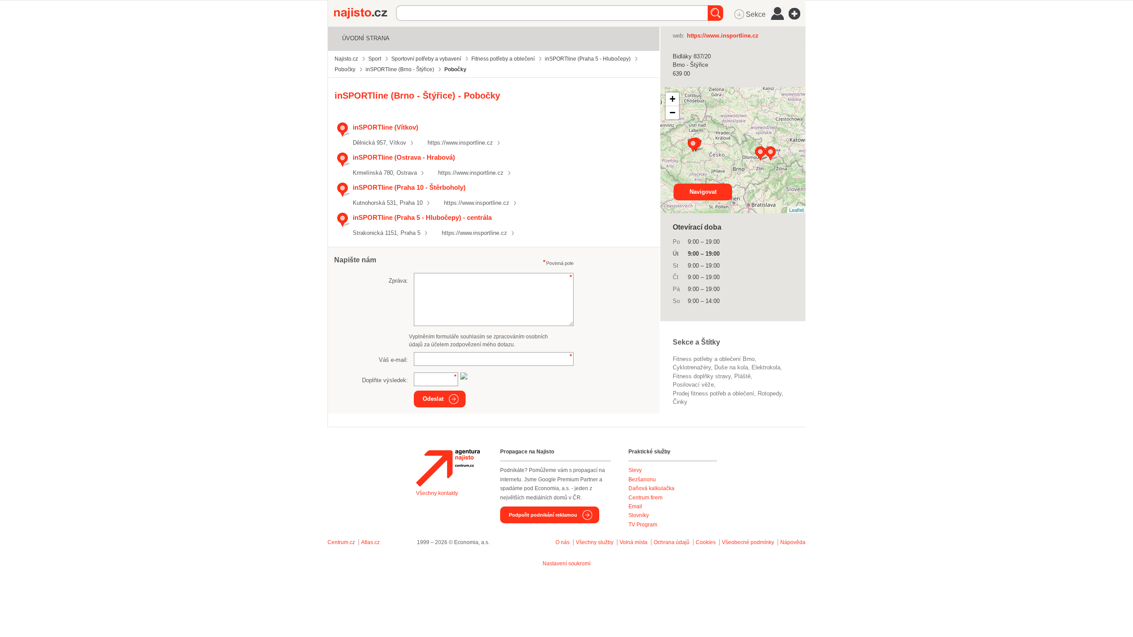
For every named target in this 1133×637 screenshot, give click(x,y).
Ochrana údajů (672, 542)
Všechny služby (595, 542)
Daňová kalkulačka (651, 488)
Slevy (635, 470)
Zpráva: (398, 280)
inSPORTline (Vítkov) (385, 127)
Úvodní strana (365, 38)
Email (635, 506)
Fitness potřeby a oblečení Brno (714, 359)
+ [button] (672, 98)
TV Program (642, 525)
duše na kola (731, 367)
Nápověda (792, 542)
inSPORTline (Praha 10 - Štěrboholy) (409, 187)
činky (680, 402)
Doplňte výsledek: (385, 380)
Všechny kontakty (437, 493)
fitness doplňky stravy (702, 376)
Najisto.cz (365, 13)
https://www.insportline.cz (460, 142)
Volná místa (633, 542)
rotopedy (770, 393)
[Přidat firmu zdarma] (797, 13)
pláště (742, 376)
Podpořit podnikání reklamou (543, 515)
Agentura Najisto (448, 468)
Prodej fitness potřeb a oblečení (713, 393)
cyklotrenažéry (692, 367)
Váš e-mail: (393, 360)
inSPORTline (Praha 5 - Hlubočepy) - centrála (422, 217)
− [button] (672, 112)
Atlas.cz (370, 542)
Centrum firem (645, 498)
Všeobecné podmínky (748, 542)
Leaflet (796, 209)
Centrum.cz (341, 542)
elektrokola (765, 367)
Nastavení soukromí (566, 563)
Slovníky (638, 515)
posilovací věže (693, 384)
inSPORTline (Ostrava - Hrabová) (404, 157)
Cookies (706, 542)
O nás (562, 542)
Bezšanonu (642, 479)
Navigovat (703, 191)
